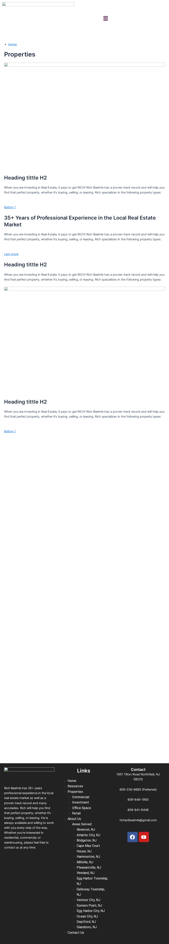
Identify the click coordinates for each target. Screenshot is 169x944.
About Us (74, 819)
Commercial (80, 797)
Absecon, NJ (86, 829)
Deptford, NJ (86, 922)
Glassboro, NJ (87, 927)
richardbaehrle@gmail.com (138, 820)
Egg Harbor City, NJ (91, 911)
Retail (76, 813)
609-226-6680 (130, 789)
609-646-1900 (138, 799)
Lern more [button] (11, 254)
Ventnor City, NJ (88, 900)
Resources (75, 786)
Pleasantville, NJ (89, 867)
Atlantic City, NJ (88, 835)
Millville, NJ (85, 862)
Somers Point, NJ (89, 905)
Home (12, 44)
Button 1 (10, 207)
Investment (80, 802)
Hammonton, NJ (88, 857)
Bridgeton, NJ (86, 840)
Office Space (81, 808)
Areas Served (82, 824)
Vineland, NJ (85, 873)
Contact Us (76, 933)
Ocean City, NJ (87, 916)
